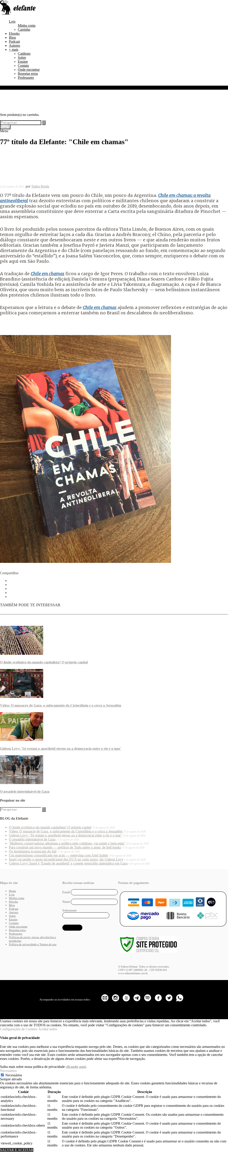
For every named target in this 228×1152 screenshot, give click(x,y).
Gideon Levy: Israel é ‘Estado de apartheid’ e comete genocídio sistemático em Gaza (68, 863)
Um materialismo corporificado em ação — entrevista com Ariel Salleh (58, 855)
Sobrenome (69, 910)
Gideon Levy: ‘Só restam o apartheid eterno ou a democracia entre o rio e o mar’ (65, 835)
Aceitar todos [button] (47, 1029)
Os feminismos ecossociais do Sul (32, 851)
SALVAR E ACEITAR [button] (16, 1150)
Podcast (14, 41)
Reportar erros (28, 73)
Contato (23, 65)
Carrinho (24, 29)
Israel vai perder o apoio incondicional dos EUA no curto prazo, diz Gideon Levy (66, 859)
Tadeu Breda (40, 186)
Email (66, 892)
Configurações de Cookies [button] (18, 1029)
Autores (14, 45)
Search (5, 127)
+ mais (13, 49)
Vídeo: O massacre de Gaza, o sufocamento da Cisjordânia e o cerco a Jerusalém (60, 705)
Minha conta (26, 25)
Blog (12, 37)
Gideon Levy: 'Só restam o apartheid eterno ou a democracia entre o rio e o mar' (60, 748)
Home (12, 891)
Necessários (13, 1075)
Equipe (23, 61)
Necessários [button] (8, 1071)
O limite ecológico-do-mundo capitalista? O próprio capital (44, 662)
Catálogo (24, 53)
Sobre (22, 57)
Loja (12, 21)
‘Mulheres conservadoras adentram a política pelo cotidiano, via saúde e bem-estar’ (67, 843)
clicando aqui (76, 1067)
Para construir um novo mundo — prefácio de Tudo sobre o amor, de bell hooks (65, 847)
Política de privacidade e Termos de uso (33, 944)
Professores (26, 77)
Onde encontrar (29, 69)
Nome (66, 901)
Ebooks (14, 33)
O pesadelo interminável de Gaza (24, 791)
